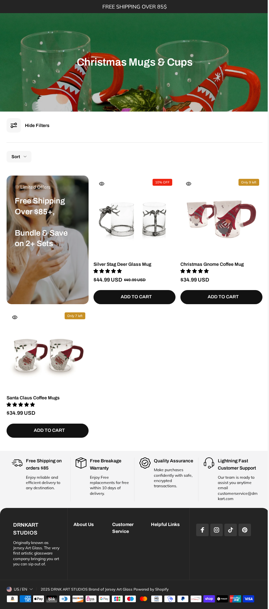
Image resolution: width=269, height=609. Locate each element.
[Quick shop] (102, 184)
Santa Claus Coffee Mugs (33, 397)
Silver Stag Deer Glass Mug (122, 264)
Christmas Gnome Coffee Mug (212, 264)
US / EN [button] (20, 586)
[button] (108, 271)
